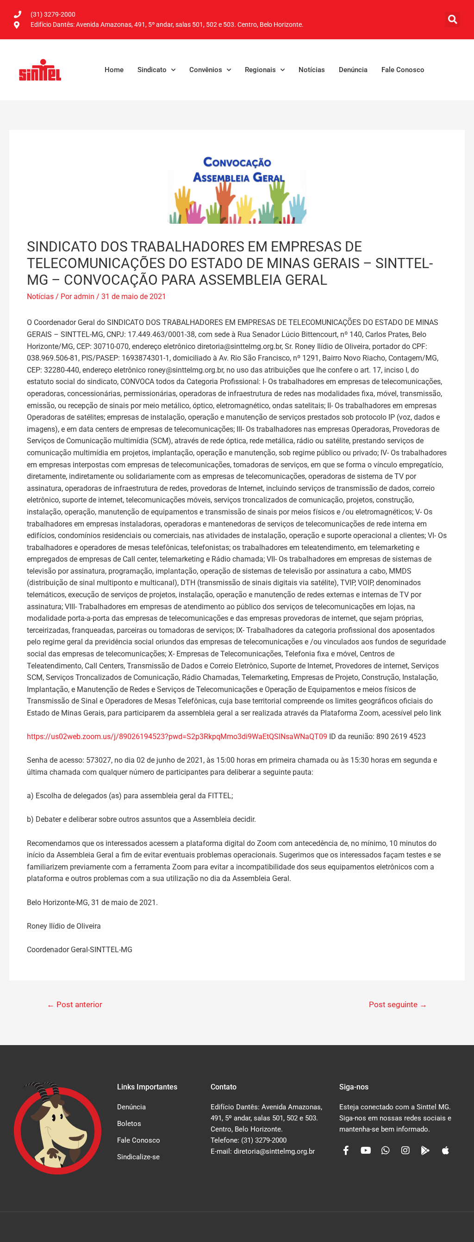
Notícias (312, 70)
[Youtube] (365, 1150)
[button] (452, 19)
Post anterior (74, 1004)
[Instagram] (405, 1150)
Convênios (205, 70)
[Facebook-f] (345, 1150)
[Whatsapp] (385, 1150)
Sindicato (152, 70)
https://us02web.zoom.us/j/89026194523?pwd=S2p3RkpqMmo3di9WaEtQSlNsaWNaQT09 (177, 736)
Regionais (260, 70)
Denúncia (353, 70)
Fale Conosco (402, 70)
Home (114, 70)
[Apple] (445, 1150)
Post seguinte (398, 1004)
